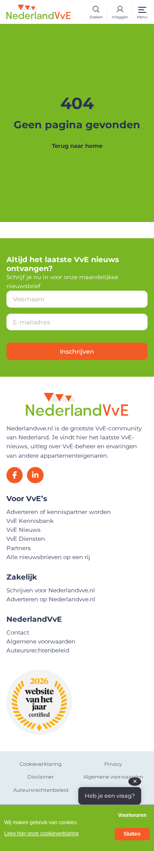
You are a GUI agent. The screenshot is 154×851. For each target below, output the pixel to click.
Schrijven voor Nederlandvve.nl (50, 590)
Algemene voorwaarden (40, 641)
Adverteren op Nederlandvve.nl (50, 599)
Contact (17, 632)
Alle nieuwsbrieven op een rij (48, 557)
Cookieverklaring (41, 764)
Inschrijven (77, 351)
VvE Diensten (25, 538)
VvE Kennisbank (29, 520)
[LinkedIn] (35, 475)
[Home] (38, 11)
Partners (18, 548)
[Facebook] (14, 475)
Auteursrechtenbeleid (37, 650)
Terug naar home (77, 145)
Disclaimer (40, 777)
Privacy (113, 764)
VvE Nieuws (23, 529)
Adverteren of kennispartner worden (58, 511)
